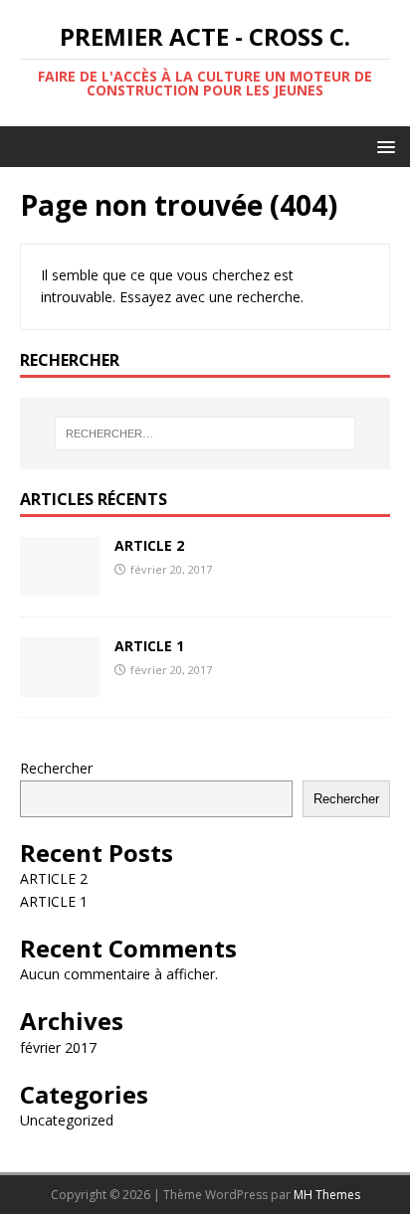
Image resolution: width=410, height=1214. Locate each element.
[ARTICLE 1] (60, 685)
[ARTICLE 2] (60, 585)
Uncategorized (66, 1120)
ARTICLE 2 (149, 545)
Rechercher (56, 768)
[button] (382, 145)
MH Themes (327, 1194)
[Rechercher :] (205, 433)
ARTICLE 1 (149, 645)
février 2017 (58, 1047)
